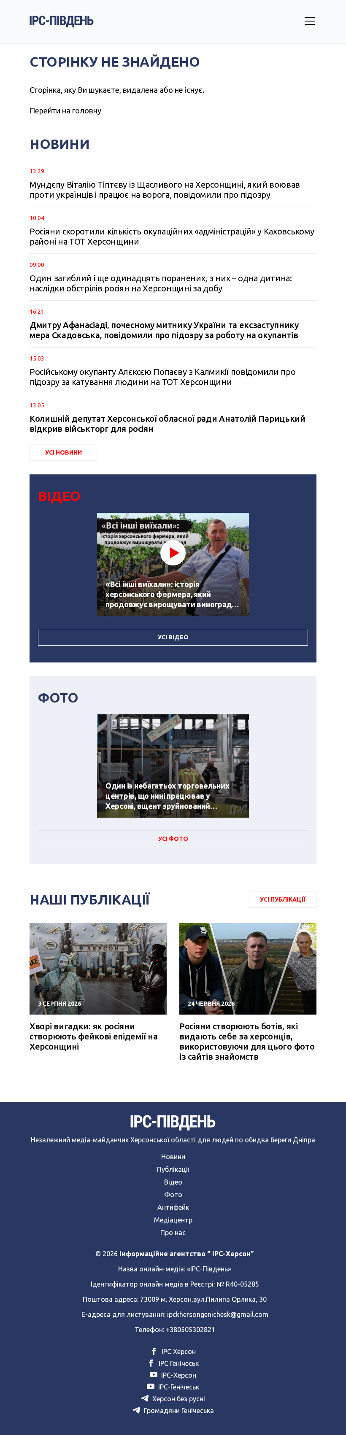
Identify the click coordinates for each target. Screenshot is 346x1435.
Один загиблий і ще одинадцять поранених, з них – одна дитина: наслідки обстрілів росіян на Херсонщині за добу (161, 283)
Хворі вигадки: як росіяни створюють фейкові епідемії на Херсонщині (93, 1036)
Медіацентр (173, 1220)
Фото (173, 1194)
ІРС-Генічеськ (178, 1387)
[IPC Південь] (62, 21)
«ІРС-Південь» (209, 1269)
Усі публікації (282, 899)
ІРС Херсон (178, 1351)
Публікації (173, 1169)
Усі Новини (63, 452)
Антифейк (173, 1207)
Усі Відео (173, 637)
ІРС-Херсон (177, 1375)
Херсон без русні (178, 1399)
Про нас (173, 1232)
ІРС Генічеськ (178, 1363)
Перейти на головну (65, 110)
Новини (173, 1156)
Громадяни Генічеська (178, 1410)
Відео (173, 1182)
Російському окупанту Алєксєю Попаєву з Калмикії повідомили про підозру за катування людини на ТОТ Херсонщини (162, 377)
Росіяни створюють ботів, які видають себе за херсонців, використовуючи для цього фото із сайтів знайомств (246, 1041)
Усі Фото (173, 838)
